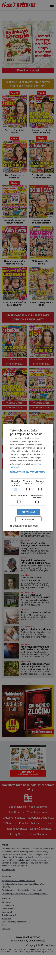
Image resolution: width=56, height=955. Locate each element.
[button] (28, 473)
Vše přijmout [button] (28, 512)
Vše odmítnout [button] (28, 519)
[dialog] (28, 477)
